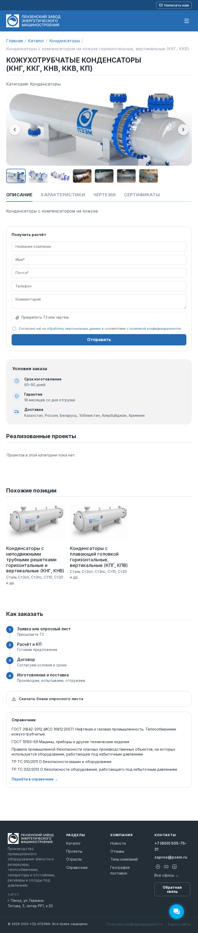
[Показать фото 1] (16, 176)
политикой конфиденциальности (155, 328)
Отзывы (117, 851)
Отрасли (74, 859)
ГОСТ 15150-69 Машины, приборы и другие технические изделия (70, 742)
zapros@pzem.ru (170, 857)
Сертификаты (142, 194)
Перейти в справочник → (35, 779)
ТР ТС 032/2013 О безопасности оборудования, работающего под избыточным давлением (94, 769)
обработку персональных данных (74, 328)
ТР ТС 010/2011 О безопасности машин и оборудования (61, 761)
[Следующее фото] (183, 129)
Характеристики (63, 194)
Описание (19, 194)
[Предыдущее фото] (14, 129)
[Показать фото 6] (126, 176)
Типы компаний (124, 859)
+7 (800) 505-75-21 (170, 846)
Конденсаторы (64, 40)
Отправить (99, 339)
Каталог (36, 40)
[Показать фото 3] (60, 176)
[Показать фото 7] (148, 176)
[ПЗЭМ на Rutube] (158, 866)
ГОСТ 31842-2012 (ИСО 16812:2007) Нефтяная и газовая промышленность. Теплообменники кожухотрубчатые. (94, 731)
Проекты (74, 851)
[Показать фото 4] (82, 176)
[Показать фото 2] (38, 176)
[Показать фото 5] (104, 176)
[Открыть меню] (187, 21)
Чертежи (104, 194)
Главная (14, 40)
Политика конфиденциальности (134, 924)
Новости (118, 843)
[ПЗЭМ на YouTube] (166, 866)
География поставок (120, 870)
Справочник (77, 867)
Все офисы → (166, 875)
